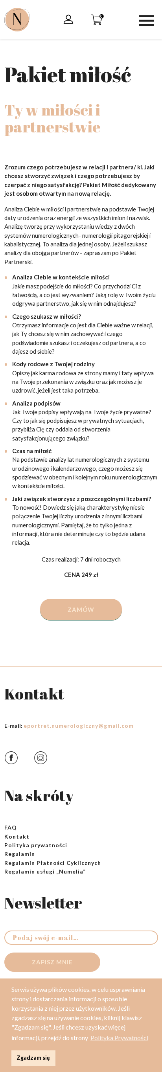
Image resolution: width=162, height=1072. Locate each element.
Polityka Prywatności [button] (119, 1037)
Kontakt (16, 836)
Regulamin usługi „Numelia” (45, 871)
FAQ (10, 827)
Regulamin (19, 853)
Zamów (81, 609)
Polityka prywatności (35, 845)
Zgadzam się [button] (33, 1057)
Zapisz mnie (52, 962)
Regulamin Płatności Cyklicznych (52, 862)
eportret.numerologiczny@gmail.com (79, 725)
